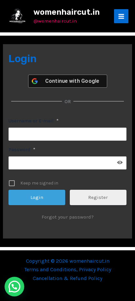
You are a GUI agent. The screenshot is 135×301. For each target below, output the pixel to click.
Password (22, 149)
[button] (14, 286)
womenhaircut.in (66, 12)
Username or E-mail (34, 121)
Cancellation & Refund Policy (67, 278)
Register (98, 197)
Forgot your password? (68, 217)
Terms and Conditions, (51, 269)
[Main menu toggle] (121, 16)
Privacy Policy (95, 269)
